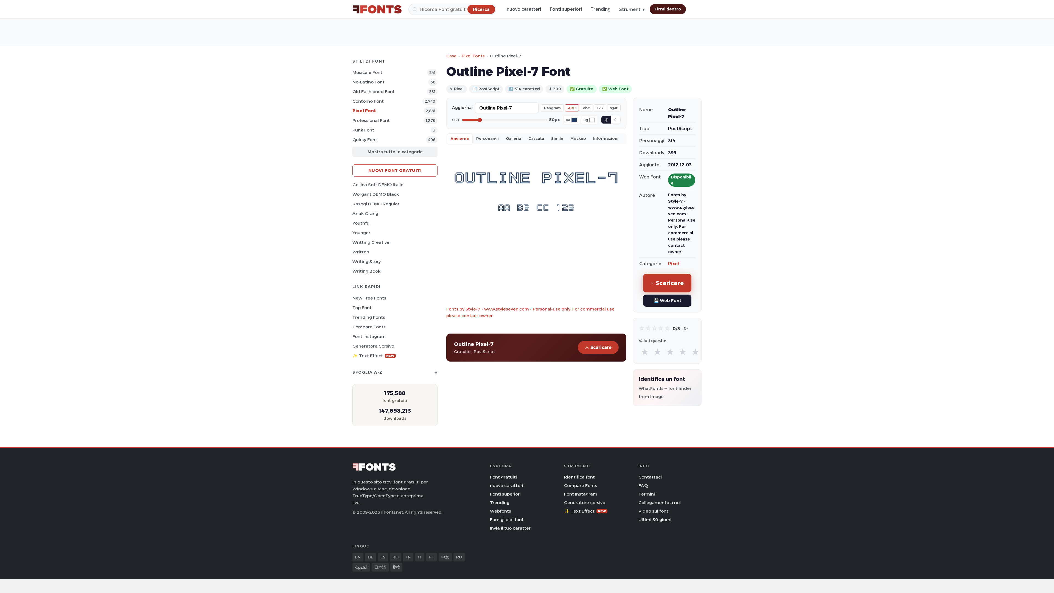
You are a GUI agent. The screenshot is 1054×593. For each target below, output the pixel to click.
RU (459, 557)
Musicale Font (367, 72)
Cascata (536, 138)
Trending (600, 9)
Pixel (673, 263)
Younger (361, 232)
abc (586, 108)
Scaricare (601, 347)
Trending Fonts (368, 317)
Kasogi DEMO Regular (375, 203)
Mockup (578, 138)
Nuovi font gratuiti (395, 170)
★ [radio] (645, 352)
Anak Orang (365, 213)
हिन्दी (396, 567)
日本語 (380, 567)
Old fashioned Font (373, 91)
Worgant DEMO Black (375, 194)
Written (360, 251)
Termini (646, 494)
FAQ (643, 485)
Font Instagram (369, 336)
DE (370, 557)
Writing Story (366, 261)
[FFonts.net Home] (377, 9)
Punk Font (363, 130)
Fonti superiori (566, 9)
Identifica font (579, 477)
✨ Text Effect (373, 355)
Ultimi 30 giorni (654, 519)
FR (408, 557)
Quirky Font (364, 139)
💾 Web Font (667, 300)
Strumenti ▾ (632, 9)
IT (420, 557)
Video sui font (653, 511)
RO (396, 557)
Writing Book (366, 271)
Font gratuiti (503, 477)
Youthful (361, 223)
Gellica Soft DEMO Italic (377, 184)
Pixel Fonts (473, 55)
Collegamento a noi (659, 502)
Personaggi (487, 138)
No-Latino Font (368, 82)
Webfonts (500, 511)
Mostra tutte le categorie (395, 151)
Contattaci (650, 477)
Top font (362, 307)
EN (358, 557)
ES (382, 557)
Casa (451, 55)
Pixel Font (364, 110)
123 (600, 108)
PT (431, 557)
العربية (361, 567)
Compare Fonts (369, 326)
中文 (445, 557)
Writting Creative (370, 242)
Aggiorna (460, 138)
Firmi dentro (668, 9)
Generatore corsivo (373, 346)
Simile (557, 138)
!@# (614, 108)
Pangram (552, 108)
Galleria (513, 138)
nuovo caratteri (524, 9)
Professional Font (371, 120)
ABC (572, 108)
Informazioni (605, 138)
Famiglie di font (507, 519)
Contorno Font (368, 101)
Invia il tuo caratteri (511, 528)
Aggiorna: (462, 107)
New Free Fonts (369, 298)
